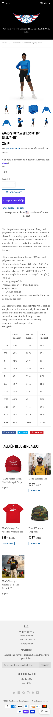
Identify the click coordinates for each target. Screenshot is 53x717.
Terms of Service (26, 639)
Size (3, 166)
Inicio (4, 43)
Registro (45, 665)
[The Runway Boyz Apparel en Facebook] (18, 693)
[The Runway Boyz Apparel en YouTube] (37, 693)
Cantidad (6, 179)
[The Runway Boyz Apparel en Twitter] (14, 693)
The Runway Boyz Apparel (19, 701)
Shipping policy (26, 631)
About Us (26, 683)
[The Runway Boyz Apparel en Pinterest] (23, 693)
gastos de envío (13, 148)
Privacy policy (26, 644)
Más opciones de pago (13, 208)
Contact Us (26, 679)
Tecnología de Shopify (40, 701)
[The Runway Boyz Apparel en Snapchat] (33, 693)
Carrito (47, 3)
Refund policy (26, 636)
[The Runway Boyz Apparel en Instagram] (28, 693)
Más (7, 3)
